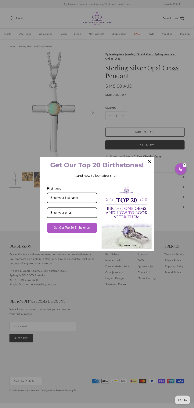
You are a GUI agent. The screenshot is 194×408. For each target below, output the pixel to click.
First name (54, 188)
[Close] (149, 161)
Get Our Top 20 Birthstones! (72, 227)
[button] (180, 169)
